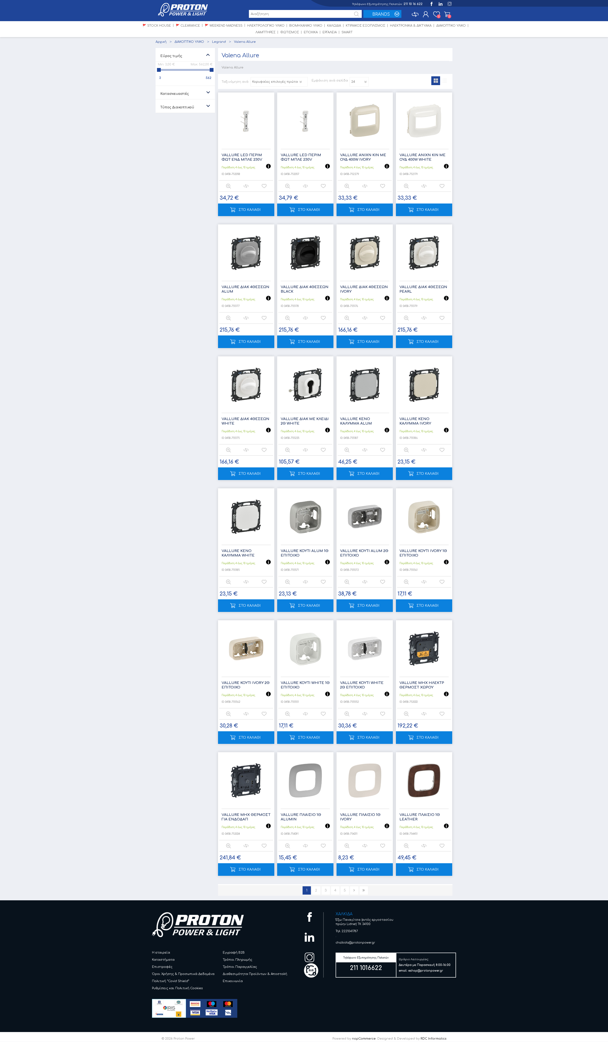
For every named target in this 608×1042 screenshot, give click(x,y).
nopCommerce (364, 1038)
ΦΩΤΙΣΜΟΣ (289, 32)
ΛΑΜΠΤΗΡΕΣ (266, 32)
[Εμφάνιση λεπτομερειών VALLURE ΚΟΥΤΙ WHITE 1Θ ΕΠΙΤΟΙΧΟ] (305, 648)
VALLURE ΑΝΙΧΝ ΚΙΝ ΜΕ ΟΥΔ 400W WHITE (422, 157)
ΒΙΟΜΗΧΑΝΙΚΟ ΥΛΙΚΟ (305, 25)
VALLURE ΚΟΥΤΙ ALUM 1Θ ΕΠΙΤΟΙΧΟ (304, 553)
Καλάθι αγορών (447, 14)
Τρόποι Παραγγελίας (240, 967)
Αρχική (161, 42)
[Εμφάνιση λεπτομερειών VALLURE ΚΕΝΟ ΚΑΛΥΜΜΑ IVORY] (424, 384)
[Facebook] (431, 3)
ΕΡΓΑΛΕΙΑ (330, 32)
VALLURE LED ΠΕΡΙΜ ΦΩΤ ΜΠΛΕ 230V (301, 157)
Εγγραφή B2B (234, 952)
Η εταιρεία (161, 952)
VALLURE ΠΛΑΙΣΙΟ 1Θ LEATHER (419, 817)
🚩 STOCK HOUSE (156, 25)
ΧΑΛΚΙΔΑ (344, 914)
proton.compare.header (415, 14)
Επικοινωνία (233, 981)
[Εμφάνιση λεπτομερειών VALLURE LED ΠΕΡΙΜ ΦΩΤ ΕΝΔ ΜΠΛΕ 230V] (246, 120)
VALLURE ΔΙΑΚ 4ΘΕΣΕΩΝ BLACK (304, 289)
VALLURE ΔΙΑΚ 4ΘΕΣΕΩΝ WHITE (245, 421)
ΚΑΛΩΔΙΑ (334, 25)
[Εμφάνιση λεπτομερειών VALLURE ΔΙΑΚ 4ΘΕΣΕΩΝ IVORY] (364, 252)
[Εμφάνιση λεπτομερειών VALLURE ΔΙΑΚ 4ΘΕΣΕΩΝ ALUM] (246, 252)
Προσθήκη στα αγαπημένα (264, 186)
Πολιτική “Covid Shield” (170, 981)
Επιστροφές (162, 967)
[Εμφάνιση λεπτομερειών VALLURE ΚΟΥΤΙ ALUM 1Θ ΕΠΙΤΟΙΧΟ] (305, 516)
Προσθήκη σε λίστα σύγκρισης (246, 186)
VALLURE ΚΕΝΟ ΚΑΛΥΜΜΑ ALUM (356, 421)
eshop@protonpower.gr (425, 970)
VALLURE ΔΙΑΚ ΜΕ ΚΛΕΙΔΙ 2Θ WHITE (305, 421)
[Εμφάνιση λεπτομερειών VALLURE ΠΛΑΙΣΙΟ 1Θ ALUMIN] (305, 780)
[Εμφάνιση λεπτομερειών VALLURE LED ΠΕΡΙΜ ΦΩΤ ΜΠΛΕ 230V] (305, 120)
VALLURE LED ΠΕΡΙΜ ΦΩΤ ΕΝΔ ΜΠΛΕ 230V (242, 157)
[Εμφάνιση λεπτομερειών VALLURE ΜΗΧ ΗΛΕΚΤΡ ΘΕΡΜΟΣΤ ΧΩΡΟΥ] (424, 648)
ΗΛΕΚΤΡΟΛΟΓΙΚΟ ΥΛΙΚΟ (266, 25)
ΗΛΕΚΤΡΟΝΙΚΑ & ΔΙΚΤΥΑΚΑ (411, 25)
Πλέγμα (435, 80)
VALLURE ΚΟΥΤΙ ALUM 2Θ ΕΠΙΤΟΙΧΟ (364, 553)
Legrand (219, 42)
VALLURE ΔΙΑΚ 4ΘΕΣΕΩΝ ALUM (245, 289)
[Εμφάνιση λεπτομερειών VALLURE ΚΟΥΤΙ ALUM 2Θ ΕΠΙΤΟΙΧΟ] (364, 516)
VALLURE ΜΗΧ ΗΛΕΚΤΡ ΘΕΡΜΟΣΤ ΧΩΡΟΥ (421, 685)
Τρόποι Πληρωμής (237, 959)
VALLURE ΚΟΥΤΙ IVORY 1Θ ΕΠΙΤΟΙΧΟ (423, 553)
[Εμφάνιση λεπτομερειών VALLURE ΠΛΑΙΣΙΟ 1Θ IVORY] (364, 780)
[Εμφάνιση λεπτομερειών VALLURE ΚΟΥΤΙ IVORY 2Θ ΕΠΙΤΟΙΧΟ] (246, 648)
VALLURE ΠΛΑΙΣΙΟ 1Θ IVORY (360, 817)
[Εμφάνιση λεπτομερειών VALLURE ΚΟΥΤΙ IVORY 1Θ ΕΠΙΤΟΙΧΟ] (424, 516)
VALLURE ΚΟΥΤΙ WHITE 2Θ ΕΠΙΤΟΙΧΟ (362, 685)
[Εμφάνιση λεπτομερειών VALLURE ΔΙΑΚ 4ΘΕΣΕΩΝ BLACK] (305, 252)
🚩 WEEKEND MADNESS (223, 25)
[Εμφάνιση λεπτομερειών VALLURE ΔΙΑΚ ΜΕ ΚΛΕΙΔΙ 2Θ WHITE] (305, 384)
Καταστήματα (163, 959)
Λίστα (444, 80)
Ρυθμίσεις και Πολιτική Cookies (177, 988)
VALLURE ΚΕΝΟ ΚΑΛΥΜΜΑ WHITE (238, 553)
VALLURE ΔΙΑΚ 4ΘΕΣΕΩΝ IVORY (364, 289)
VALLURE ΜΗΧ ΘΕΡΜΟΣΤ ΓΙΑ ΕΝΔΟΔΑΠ (246, 817)
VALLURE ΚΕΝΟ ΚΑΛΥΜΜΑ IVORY (415, 421)
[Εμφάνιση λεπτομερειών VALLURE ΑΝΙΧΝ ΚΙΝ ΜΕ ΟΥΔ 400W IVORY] (364, 120)
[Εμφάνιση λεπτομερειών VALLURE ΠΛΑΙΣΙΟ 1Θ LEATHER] (424, 780)
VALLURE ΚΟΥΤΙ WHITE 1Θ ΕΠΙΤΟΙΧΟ (305, 685)
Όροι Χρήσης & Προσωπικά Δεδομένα (183, 974)
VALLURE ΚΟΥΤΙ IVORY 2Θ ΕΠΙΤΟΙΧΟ (246, 685)
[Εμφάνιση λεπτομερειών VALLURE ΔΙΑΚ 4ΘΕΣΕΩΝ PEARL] (424, 252)
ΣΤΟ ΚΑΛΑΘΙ (250, 210)
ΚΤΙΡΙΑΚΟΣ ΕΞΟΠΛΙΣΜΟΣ (365, 25)
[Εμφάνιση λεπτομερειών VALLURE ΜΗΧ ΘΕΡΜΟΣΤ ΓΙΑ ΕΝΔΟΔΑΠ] (246, 780)
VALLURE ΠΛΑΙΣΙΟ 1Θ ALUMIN (301, 817)
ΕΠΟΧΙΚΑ (311, 32)
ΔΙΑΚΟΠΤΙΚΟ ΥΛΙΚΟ (451, 25)
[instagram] (449, 3)
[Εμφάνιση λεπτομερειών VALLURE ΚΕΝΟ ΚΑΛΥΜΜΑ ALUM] (364, 384)
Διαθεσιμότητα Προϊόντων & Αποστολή (255, 974)
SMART (347, 32)
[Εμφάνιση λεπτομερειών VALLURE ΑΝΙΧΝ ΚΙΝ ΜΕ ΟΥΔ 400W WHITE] (424, 120)
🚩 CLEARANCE (188, 25)
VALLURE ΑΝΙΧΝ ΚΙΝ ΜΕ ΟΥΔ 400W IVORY (363, 157)
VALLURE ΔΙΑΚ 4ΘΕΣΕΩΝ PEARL (423, 289)
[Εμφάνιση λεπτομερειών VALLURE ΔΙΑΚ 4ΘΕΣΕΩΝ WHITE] (246, 384)
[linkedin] (440, 3)
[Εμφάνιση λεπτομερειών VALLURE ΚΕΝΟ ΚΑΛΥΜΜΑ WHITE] (246, 516)
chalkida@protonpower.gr (355, 942)
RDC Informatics (433, 1038)
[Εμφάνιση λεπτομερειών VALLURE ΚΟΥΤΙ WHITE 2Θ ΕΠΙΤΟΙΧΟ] (364, 648)
